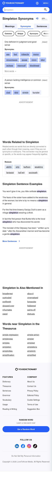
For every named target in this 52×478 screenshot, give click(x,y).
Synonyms (25, 26)
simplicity (31, 350)
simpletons (32, 346)
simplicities (7, 350)
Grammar (6, 395)
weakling (39, 166)
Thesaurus (7, 386)
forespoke (31, 301)
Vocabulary (7, 400)
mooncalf (21, 65)
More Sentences (10, 241)
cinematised (32, 297)
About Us (31, 381)
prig (17, 166)
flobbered (31, 305)
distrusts (31, 313)
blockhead (34, 65)
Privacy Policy (32, 390)
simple (25, 92)
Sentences (42, 26)
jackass (9, 65)
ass (7, 54)
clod (8, 92)
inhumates (7, 309)
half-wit (21, 172)
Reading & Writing (10, 409)
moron (36, 54)
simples (6, 342)
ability (9, 166)
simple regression (10, 334)
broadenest (8, 293)
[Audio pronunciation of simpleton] (37, 18)
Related (46, 33)
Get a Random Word (26, 429)
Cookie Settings (33, 400)
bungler (36, 92)
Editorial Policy (33, 395)
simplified (31, 355)
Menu (45, 3)
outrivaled (7, 297)
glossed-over (8, 305)
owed (5, 313)
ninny (34, 59)
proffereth (7, 301)
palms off (31, 309)
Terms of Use (32, 404)
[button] (37, 3)
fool (15, 54)
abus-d (30, 293)
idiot (43, 59)
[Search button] (45, 9)
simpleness (8, 338)
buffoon (27, 166)
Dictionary (6, 381)
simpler (30, 338)
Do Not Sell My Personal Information (26, 456)
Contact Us (31, 386)
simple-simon (33, 334)
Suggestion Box (33, 409)
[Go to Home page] (13, 3)
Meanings (10, 26)
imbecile (25, 54)
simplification (8, 355)
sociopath (33, 172)
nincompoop (11, 59)
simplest (31, 342)
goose (24, 59)
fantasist (10, 172)
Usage (5, 404)
